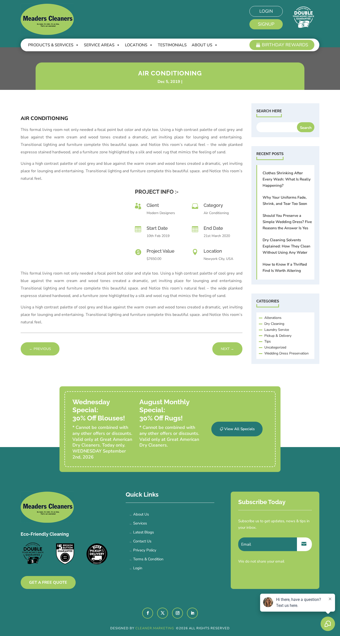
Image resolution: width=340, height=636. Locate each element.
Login (266, 11)
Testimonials (172, 45)
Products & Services (50, 45)
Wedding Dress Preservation (286, 353)
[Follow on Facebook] (148, 613)
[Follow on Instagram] (177, 613)
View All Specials (239, 428)
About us (202, 45)
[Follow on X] (163, 613)
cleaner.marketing (155, 628)
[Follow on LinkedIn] (192, 613)
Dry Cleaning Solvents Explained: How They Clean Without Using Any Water (286, 246)
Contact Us (142, 541)
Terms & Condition (148, 559)
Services (140, 523)
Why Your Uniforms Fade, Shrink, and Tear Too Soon (285, 200)
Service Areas (99, 45)
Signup (266, 24)
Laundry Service (276, 329)
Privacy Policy (144, 550)
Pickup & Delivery (277, 335)
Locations (136, 45)
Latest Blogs (143, 532)
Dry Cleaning (274, 323)
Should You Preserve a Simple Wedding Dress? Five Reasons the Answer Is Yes (287, 222)
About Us (141, 514)
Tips (267, 341)
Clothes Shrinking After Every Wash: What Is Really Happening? (287, 179)
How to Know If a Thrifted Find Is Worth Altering (285, 267)
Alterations (273, 317)
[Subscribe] (304, 544)
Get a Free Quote (48, 582)
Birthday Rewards (285, 45)
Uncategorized (275, 347)
